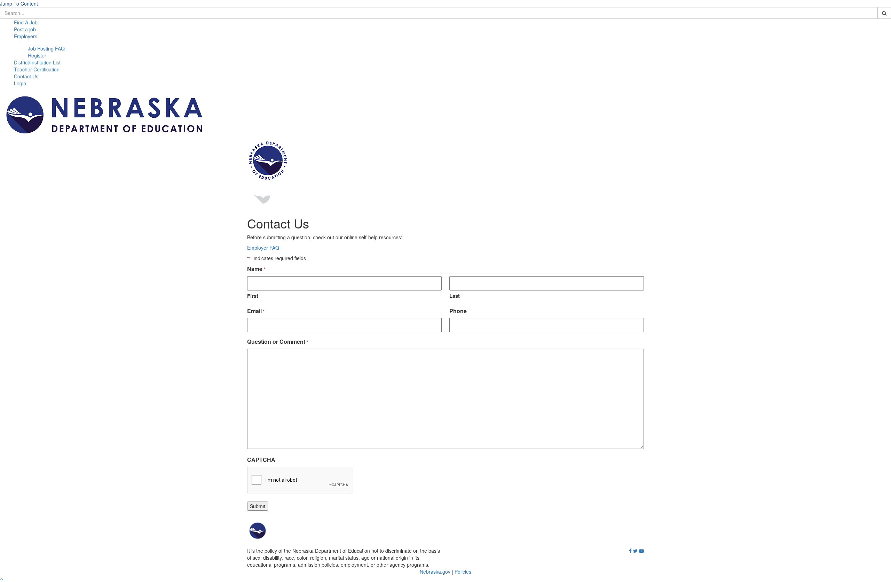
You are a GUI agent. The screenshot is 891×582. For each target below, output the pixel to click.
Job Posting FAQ (46, 48)
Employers (25, 36)
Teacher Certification (37, 69)
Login (20, 83)
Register (37, 55)
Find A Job (26, 22)
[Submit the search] (884, 13)
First (252, 296)
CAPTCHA (261, 460)
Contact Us (26, 76)
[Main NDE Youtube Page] (641, 551)
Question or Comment (277, 342)
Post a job (25, 29)
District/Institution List (37, 62)
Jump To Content (19, 3)
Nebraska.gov (435, 571)
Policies (463, 571)
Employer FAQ (263, 247)
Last (454, 296)
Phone (458, 311)
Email (256, 311)
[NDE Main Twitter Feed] (635, 551)
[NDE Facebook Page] (630, 551)
